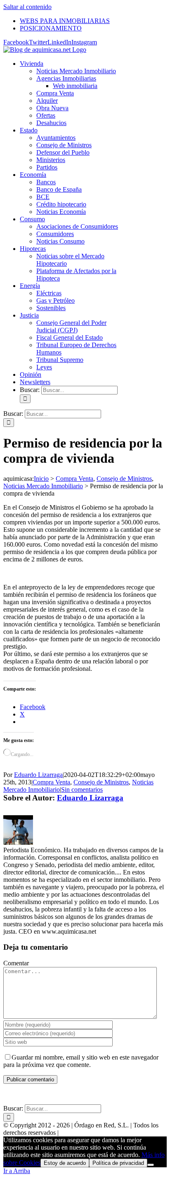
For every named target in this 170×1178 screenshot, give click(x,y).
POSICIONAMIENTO (137, 1094)
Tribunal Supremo (59, 359)
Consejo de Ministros (64, 144)
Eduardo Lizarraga (38, 774)
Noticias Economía (61, 211)
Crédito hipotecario (61, 204)
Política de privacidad (118, 1163)
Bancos (46, 182)
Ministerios (50, 159)
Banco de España (59, 189)
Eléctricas (48, 293)
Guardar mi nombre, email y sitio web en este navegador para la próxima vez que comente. (80, 1061)
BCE (43, 196)
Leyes (44, 367)
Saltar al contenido (27, 6)
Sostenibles (51, 307)
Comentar (16, 963)
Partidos (46, 167)
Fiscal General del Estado (69, 337)
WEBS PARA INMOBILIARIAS (62, 1094)
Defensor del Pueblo (63, 152)
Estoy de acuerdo (65, 1163)
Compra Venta (55, 93)
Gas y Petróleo (55, 300)
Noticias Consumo (60, 241)
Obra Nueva (52, 107)
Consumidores (55, 233)
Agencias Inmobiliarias (66, 78)
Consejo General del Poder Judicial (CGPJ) (71, 326)
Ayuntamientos (56, 137)
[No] (150, 1165)
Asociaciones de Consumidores (77, 226)
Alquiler (47, 100)
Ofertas (45, 115)
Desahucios (51, 122)
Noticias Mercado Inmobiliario (76, 70)
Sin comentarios (82, 789)
